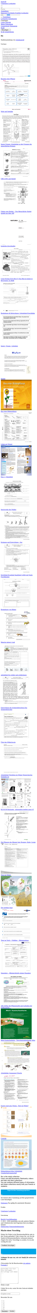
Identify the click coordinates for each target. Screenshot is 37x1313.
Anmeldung (5, 11)
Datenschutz (5, 1226)
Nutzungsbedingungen (16, 1226)
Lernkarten (12, 3)
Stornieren (5, 1311)
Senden (12, 1311)
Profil (2, 28)
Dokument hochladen (8, 13)
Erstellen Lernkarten (21, 13)
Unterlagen (4, 3)
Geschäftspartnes (11, 1219)
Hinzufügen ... (6, 30)
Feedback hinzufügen (8, 1245)
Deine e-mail (5, 1285)
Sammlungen (12, 19)
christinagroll (20, 40)
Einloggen (4, 1203)
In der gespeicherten (7, 32)
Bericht (3, 1219)
